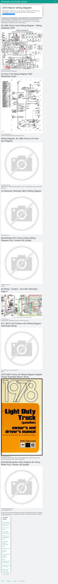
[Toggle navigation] (55, 1)
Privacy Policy (22, 581)
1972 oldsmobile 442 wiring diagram (6, 561)
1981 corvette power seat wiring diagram (6, 571)
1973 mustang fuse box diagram (6, 556)
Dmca (15, 581)
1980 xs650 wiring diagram (6, 532)
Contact (3, 581)
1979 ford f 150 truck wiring (6, 566)
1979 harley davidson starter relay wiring (5, 544)
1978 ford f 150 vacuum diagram (6, 550)
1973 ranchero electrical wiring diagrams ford (6, 524)
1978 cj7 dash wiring (6, 528)
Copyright (9, 581)
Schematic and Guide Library (14, 1)
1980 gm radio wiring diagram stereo (6, 537)
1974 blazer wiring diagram (9, 14)
